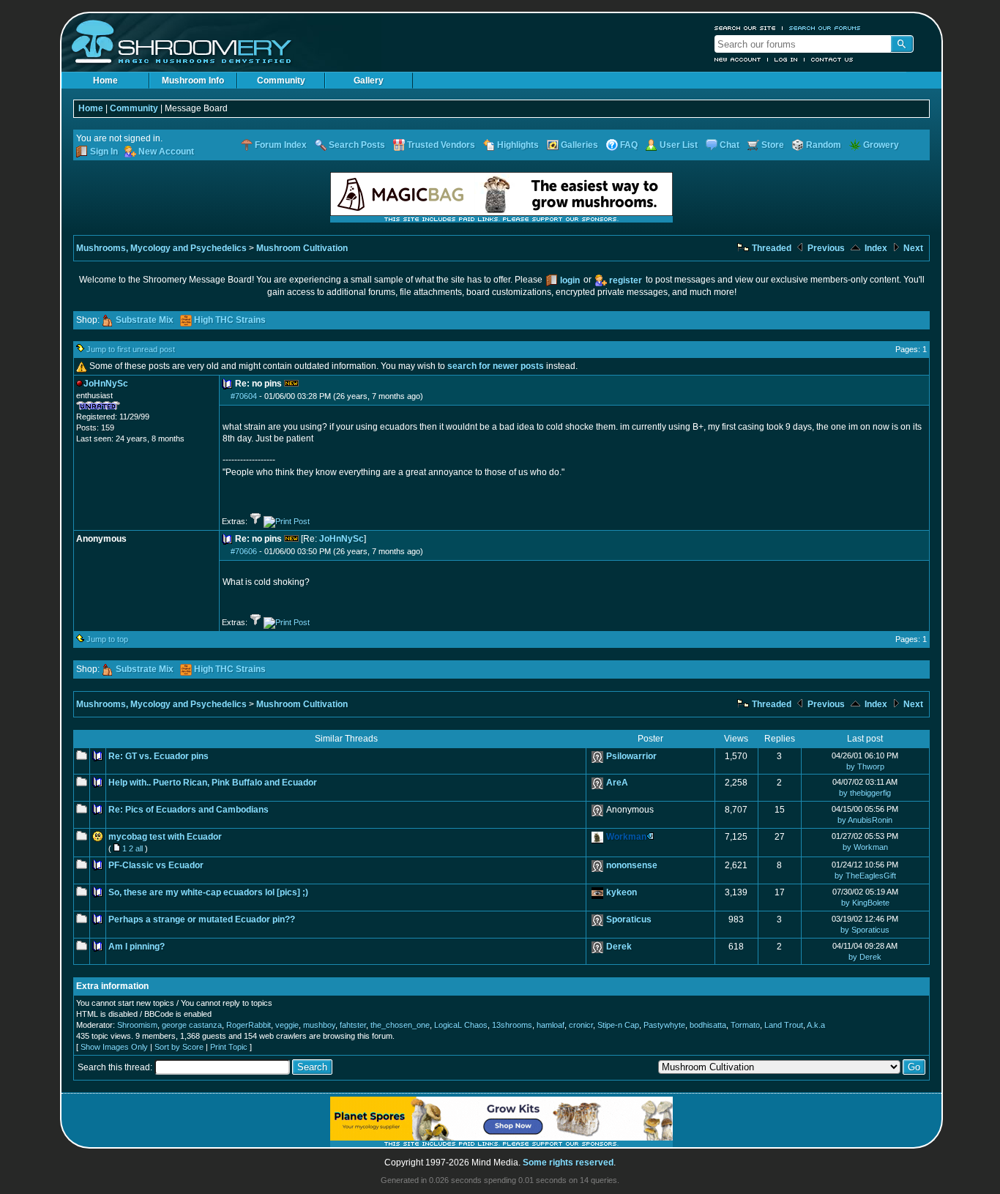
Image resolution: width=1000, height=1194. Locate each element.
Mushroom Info (193, 80)
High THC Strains (230, 320)
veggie (287, 1025)
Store (772, 145)
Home (105, 80)
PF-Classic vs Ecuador (156, 865)
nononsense (631, 865)
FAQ (629, 145)
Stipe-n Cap (618, 1025)
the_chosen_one (400, 1025)
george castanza (192, 1025)
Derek (619, 946)
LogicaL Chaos (461, 1025)
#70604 (244, 396)
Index (874, 248)
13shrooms (512, 1025)
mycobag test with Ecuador (165, 837)
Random (823, 145)
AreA (617, 782)
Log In (786, 59)
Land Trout (783, 1025)
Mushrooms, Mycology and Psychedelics (161, 248)
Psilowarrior (631, 756)
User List (679, 145)
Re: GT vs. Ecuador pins (158, 756)
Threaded (770, 248)
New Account (737, 59)
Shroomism (137, 1025)
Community (281, 80)
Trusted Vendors (441, 145)
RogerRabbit (248, 1025)
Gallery (369, 80)
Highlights (518, 145)
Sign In (104, 151)
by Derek (864, 956)
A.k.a (816, 1025)
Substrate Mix (144, 320)
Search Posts (357, 145)
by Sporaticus (864, 929)
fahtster (353, 1025)
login (570, 280)
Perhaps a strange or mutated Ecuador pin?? (201, 919)
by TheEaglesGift (865, 875)
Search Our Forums (825, 28)
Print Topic (228, 1046)
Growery (881, 145)
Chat (729, 145)
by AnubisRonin (864, 820)
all (139, 848)
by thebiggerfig (865, 792)
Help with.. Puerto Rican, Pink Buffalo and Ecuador (212, 782)
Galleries (579, 145)
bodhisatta (708, 1025)
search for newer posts (495, 366)
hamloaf (550, 1025)
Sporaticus (629, 919)
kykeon (621, 892)
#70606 (244, 551)
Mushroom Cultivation (302, 248)
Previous (825, 248)
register (625, 280)
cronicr (581, 1025)
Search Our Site (745, 28)
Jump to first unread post (130, 349)
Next (912, 248)
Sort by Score (179, 1046)
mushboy (319, 1025)
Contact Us (832, 59)
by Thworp (865, 766)
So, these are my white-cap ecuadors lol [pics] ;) (208, 892)
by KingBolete (865, 902)
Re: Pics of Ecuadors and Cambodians (188, 810)
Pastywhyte (664, 1025)
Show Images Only (114, 1046)
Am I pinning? (136, 946)
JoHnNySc (341, 539)
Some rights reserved (568, 1162)
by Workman (865, 847)
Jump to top (107, 639)
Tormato (745, 1025)
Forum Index (281, 145)
